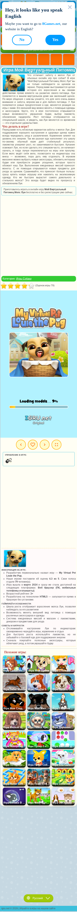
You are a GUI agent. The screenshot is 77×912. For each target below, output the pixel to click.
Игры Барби (44, 59)
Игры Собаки (23, 278)
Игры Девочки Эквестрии (19, 59)
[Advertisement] (38, 235)
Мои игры (33, 445)
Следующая (45, 445)
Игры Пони (6, 59)
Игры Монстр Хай (68, 59)
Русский (38, 898)
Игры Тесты (56, 59)
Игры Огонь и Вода (31, 59)
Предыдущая (21, 445)
